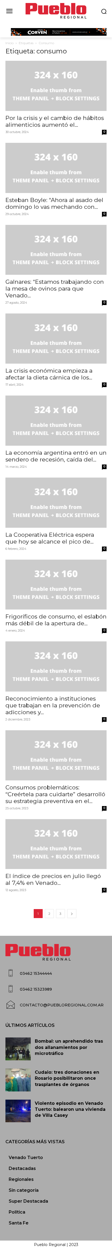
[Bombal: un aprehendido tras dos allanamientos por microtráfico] (18, 1048)
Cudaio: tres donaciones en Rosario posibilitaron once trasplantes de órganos (67, 1078)
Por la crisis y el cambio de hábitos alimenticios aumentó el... (54, 121)
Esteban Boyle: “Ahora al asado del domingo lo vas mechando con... (54, 203)
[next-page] (71, 913)
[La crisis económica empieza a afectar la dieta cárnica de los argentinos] (56, 338)
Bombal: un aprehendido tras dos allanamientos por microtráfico (69, 1047)
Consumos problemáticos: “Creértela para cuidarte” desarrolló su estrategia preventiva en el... (55, 794)
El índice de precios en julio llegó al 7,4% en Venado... (53, 879)
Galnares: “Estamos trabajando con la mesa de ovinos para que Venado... (54, 288)
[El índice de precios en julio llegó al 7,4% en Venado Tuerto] (56, 844)
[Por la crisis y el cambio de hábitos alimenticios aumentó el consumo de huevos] (56, 86)
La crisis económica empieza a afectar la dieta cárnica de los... (48, 374)
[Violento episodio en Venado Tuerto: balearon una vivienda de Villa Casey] (18, 1111)
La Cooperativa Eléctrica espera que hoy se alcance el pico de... (49, 538)
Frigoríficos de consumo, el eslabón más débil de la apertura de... (56, 620)
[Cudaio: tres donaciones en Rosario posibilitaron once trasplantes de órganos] (18, 1080)
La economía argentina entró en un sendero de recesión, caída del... (56, 456)
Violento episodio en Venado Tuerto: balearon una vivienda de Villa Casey (70, 1109)
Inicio (9, 43)
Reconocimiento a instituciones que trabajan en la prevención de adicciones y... (52, 705)
